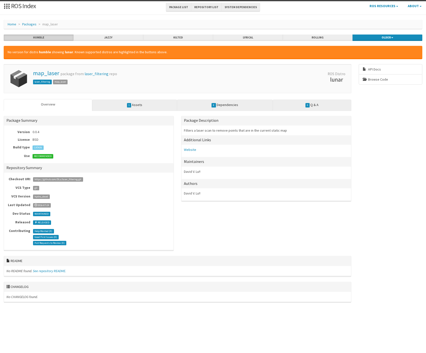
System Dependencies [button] (241, 7)
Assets (135, 105)
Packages (29, 24)
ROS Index (23, 6)
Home (12, 24)
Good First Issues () (46, 237)
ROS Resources (383, 6)
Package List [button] (178, 7)
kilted (178, 37)
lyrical (248, 37)
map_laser (46, 73)
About (414, 6)
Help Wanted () (43, 231)
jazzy (108, 37)
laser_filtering (96, 73)
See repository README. (49, 271)
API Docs (374, 69)
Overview (48, 104)
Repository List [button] (206, 7)
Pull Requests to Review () (50, 243)
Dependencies (225, 105)
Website (190, 149)
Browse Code (377, 79)
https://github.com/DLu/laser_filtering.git (58, 179)
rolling (318, 37)
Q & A (313, 105)
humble (38, 37)
